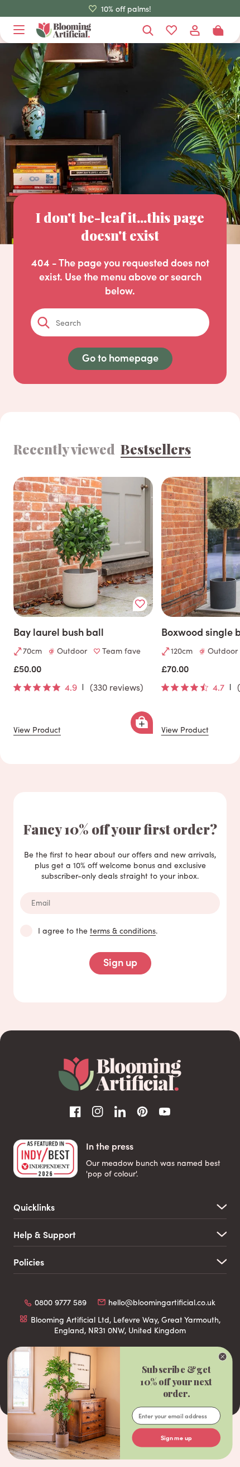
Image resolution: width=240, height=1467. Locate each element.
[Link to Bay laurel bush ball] (83, 547)
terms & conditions (123, 930)
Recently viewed (64, 449)
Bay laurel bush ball (58, 632)
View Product (37, 730)
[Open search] (148, 30)
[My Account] (194, 30)
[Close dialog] (222, 1356)
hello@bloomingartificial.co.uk (161, 1302)
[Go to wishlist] (171, 30)
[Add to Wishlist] (140, 604)
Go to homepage (120, 357)
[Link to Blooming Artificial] (64, 30)
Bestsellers (156, 449)
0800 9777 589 (61, 1302)
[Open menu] (19, 30)
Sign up (120, 962)
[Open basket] (218, 30)
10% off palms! (126, 8)
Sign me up (176, 1437)
